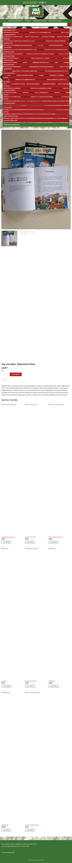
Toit (28, 20)
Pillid (6, 95)
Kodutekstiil (9, 73)
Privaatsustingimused (7, 852)
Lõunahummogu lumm (8, 537)
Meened (7, 39)
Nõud (6, 77)
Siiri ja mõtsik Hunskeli (32, 825)
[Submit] (69, 24)
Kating (41, 860)
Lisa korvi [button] (6, 542)
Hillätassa (52, 681)
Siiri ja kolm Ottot (30, 537)
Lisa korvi (16, 374)
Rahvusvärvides (11, 120)
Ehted (6, 112)
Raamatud (8, 43)
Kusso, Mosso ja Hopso (56, 537)
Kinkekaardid (9, 35)
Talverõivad (9, 65)
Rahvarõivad (9, 56)
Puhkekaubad (9, 103)
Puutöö (7, 86)
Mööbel (7, 82)
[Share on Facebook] (2, 379)
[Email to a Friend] (6, 379)
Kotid (6, 99)
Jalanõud (8, 69)
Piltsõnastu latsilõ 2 (31, 681)
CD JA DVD (8, 47)
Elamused (8, 108)
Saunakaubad (9, 90)
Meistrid (40, 20)
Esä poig (3, 681)
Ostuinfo (15, 20)
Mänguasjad (9, 52)
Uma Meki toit (9, 30)
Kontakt (55, 20)
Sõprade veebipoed (12, 125)
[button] (36, 2)
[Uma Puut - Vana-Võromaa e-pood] (36, 12)
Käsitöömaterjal (11, 116)
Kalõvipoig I (5, 825)
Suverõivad (9, 60)
